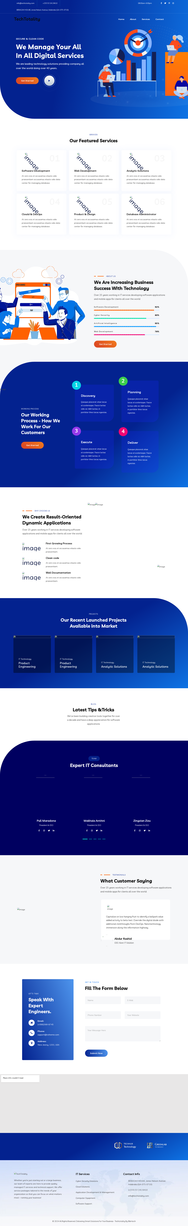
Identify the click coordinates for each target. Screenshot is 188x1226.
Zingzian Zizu (142, 820)
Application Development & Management (95, 1192)
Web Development (85, 170)
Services (146, 19)
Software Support (84, 1203)
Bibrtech (132, 1221)
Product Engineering (27, 664)
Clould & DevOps (32, 214)
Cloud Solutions (83, 1186)
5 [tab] (104, 839)
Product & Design (84, 214)
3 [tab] (95, 839)
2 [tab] (90, 839)
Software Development (36, 170)
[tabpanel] (46, 807)
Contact (160, 19)
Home (121, 19)
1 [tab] (85, 839)
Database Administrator (141, 214)
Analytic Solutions (138, 170)
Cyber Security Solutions (87, 1181)
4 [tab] (99, 839)
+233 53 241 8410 (50, 3)
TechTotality (27, 19)
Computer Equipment (85, 1198)
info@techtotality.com (25, 3)
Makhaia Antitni (94, 820)
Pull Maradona (46, 820)
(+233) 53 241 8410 (138, 1190)
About (133, 19)
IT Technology (25, 659)
